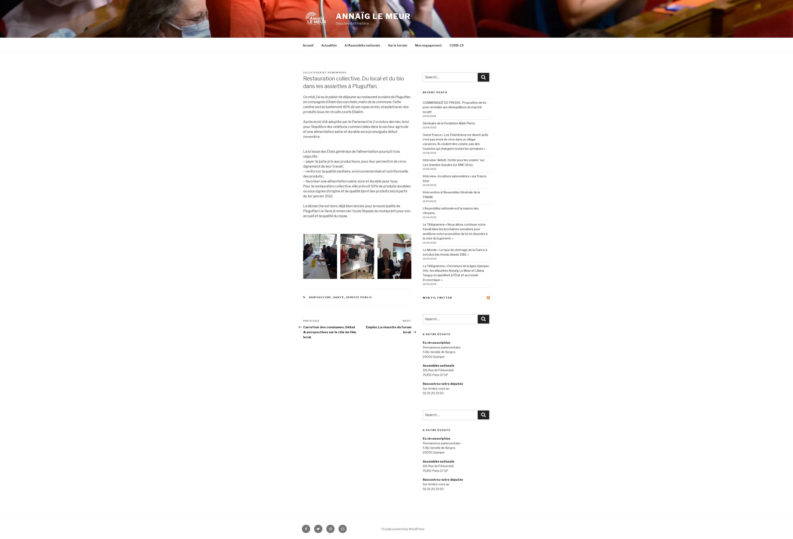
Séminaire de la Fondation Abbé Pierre (449, 123)
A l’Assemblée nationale (362, 45)
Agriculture (320, 297)
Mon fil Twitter (437, 297)
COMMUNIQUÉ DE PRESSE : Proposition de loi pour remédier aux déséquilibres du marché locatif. (454, 107)
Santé (338, 297)
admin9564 (337, 72)
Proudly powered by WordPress (403, 529)
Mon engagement (428, 45)
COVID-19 (457, 45)
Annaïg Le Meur (373, 16)
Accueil (308, 45)
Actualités (329, 45)
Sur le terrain (397, 45)
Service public (359, 297)
